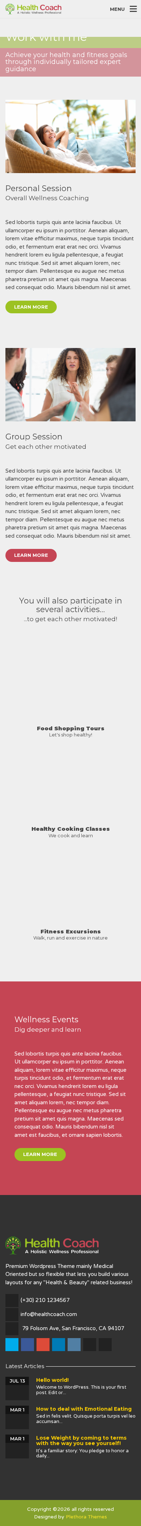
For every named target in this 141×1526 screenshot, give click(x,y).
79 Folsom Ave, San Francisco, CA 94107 (73, 1328)
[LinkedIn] (59, 1345)
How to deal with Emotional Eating (84, 1409)
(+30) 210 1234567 (45, 1300)
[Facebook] (28, 1345)
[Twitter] (12, 1345)
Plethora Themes (86, 1517)
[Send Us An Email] (106, 1345)
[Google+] (44, 1345)
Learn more (31, 307)
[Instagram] (75, 1345)
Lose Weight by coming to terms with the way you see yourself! (81, 1441)
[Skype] (90, 1345)
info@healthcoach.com (49, 1314)
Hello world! (52, 1380)
